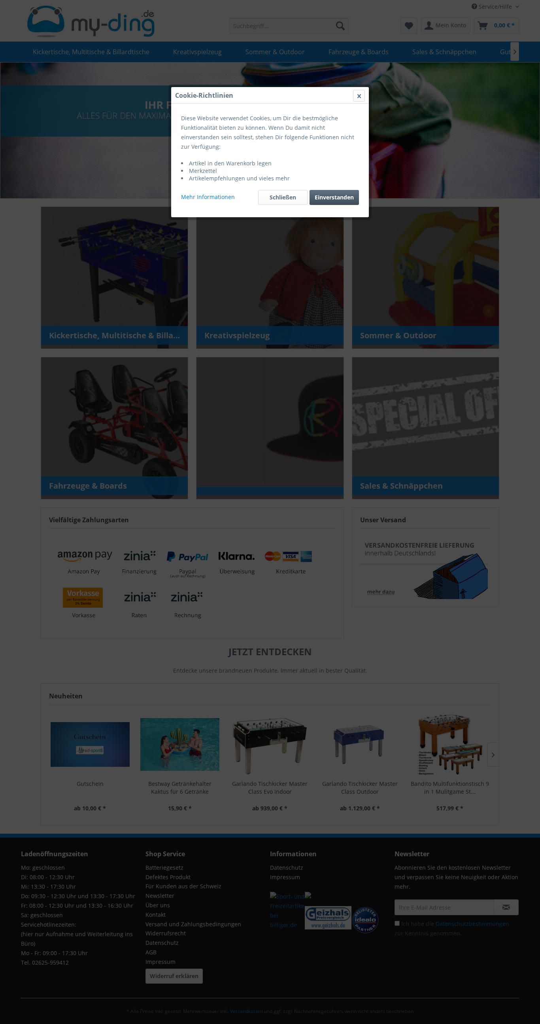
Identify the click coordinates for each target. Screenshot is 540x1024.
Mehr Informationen (208, 197)
